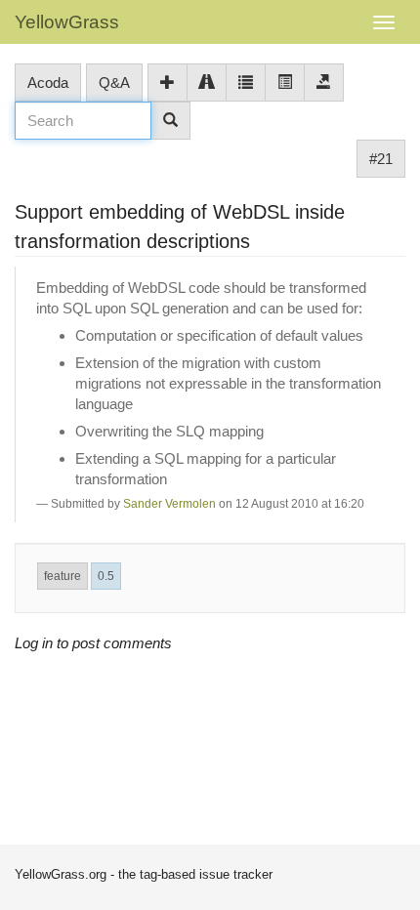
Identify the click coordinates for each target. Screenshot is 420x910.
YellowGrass (67, 22)
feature (62, 576)
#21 (381, 158)
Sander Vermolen (169, 504)
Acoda (47, 82)
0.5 (106, 576)
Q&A (114, 82)
